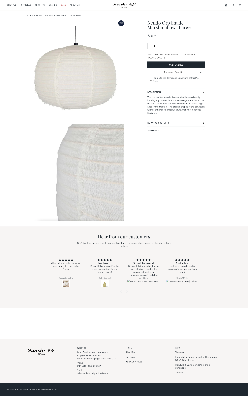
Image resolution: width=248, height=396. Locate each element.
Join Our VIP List (134, 361)
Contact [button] (81, 348)
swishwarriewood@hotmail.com (92, 373)
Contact (179, 372)
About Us (130, 352)
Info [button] (177, 348)
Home (30, 15)
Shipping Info (154, 130)
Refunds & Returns (158, 123)
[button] (12, 5)
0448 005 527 (94, 366)
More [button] (129, 348)
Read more (152, 113)
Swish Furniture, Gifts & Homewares (30, 389)
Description (154, 92)
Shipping (179, 352)
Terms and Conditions (174, 72)
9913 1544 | (82, 366)
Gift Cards (130, 357)
